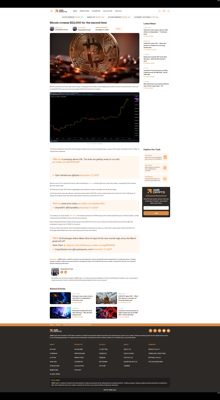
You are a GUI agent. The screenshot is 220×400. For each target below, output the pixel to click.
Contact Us (128, 357)
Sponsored (78, 349)
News (75, 11)
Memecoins (121, 293)
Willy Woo (73, 215)
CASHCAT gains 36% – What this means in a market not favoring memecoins (155, 45)
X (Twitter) (103, 349)
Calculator (107, 11)
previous (91, 183)
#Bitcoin (57, 159)
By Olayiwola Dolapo (124, 302)
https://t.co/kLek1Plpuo (77, 245)
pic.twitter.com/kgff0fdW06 (102, 245)
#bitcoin (57, 203)
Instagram (103, 362)
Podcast (118, 11)
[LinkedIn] (65, 272)
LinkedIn (102, 357)
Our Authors (129, 353)
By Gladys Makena (123, 317)
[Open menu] (51, 11)
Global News (76, 293)
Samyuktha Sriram (61, 30)
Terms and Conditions (157, 353)
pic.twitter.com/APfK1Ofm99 (65, 162)
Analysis (53, 362)
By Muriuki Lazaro (77, 317)
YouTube (102, 366)
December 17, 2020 (89, 175)
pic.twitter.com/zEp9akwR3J (91, 203)
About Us (127, 349)
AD (217, 0)
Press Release (79, 353)
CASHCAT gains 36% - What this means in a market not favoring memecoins (128, 298)
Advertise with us (130, 362)
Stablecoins (54, 366)
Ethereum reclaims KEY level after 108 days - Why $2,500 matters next (82, 313)
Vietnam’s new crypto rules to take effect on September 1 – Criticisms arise (156, 32)
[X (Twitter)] (61, 272)
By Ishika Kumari (77, 302)
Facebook (103, 353)
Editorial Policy (154, 357)
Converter (96, 11)
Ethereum (75, 308)
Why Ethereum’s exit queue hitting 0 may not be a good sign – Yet (156, 85)
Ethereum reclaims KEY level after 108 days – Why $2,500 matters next (155, 59)
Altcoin (120, 308)
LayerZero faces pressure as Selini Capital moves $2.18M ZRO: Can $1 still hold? (128, 313)
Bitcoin (53, 349)
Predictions (84, 11)
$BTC (55, 238)
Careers (127, 366)
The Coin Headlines (155, 362)
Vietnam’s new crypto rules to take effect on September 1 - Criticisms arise (82, 298)
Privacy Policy (154, 349)
